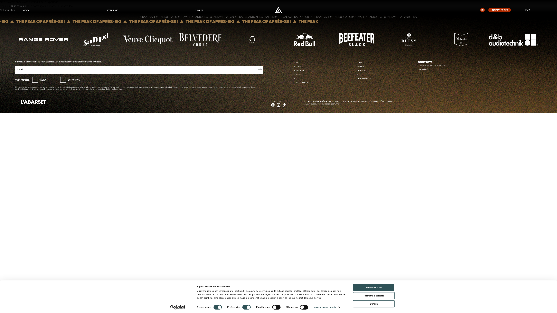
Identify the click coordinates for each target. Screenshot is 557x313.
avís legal (119, 89)
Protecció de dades (344, 101)
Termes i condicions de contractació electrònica (372, 101)
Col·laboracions (301, 83)
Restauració (74, 80)
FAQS (359, 74)
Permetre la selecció (374, 295)
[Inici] (278, 10)
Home (296, 62)
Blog (296, 79)
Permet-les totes (374, 287)
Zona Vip (298, 74)
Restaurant (112, 10)
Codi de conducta (365, 79)
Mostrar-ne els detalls (325, 307)
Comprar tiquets (500, 10)
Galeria (360, 66)
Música (42, 80)
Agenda (25, 10)
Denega (374, 304)
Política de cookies (328, 101)
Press (359, 62)
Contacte (361, 70)
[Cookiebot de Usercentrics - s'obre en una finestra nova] (177, 307)
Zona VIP (199, 10)
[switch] (246, 307)
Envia (260, 69)
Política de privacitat (311, 101)
